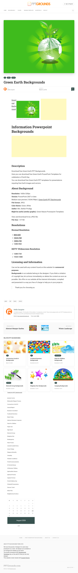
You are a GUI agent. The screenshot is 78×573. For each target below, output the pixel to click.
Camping (9, 455)
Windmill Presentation (13, 484)
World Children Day (12, 481)
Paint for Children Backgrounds (60, 359)
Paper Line (10, 426)
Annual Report (11, 407)
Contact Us (55, 537)
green (6, 301)
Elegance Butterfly (11, 452)
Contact (45, 10)
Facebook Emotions (12, 414)
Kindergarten (10, 439)
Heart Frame (10, 442)
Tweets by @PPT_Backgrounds (14, 392)
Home (5, 10)
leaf (10, 301)
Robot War (10, 490)
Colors (19, 10)
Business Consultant (12, 410)
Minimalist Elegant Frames (14, 401)
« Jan (18, 525)
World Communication (13, 462)
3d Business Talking (12, 468)
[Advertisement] (53, 109)
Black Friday (10, 417)
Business (8, 382)
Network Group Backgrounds (14, 386)
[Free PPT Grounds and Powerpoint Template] (39, 4)
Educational (57, 355)
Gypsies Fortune (11, 478)
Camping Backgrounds (61, 386)
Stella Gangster (11, 89)
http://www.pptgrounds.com (23, 316)
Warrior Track (11, 487)
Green (9, 77)
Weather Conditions (12, 458)
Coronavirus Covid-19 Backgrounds (12, 359)
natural (20, 301)
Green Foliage (10, 449)
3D (4, 77)
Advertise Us (38, 10)
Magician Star (10, 436)
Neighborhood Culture (12, 493)
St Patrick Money (11, 465)
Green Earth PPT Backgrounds (49, 200)
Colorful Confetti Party (13, 446)
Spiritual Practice (11, 474)
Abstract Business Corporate (14, 420)
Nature (13, 77)
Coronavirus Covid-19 (12, 404)
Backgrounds (11, 10)
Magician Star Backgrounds (38, 386)
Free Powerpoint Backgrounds (33, 537)
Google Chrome (25, 558)
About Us (47, 537)
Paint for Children (11, 423)
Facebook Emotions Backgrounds (36, 359)
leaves (15, 301)
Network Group (11, 433)
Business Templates (28, 10)
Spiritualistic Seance (12, 471)
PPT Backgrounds (12, 568)
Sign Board (10, 430)
